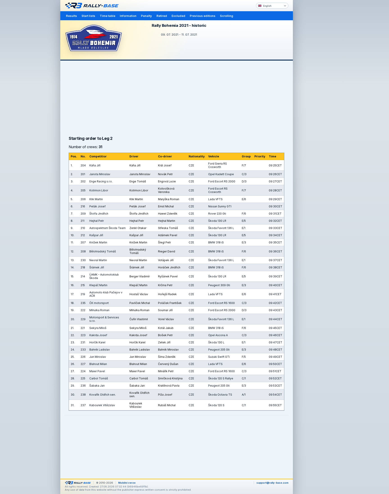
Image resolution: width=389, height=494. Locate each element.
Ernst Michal (166, 206)
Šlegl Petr (164, 242)
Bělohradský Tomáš (137, 251)
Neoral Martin (138, 260)
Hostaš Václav (138, 294)
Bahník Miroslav (168, 349)
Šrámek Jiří (136, 267)
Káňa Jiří (134, 165)
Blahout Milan (138, 364)
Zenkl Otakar (137, 228)
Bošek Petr (165, 335)
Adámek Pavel (167, 235)
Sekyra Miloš (138, 328)
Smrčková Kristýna (170, 378)
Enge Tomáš (137, 181)
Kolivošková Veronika (166, 190)
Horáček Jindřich (169, 267)
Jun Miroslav (137, 356)
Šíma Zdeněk (167, 356)
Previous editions (202, 16)
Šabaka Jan (137, 385)
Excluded (178, 16)
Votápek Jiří (166, 260)
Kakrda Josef (138, 335)
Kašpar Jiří (136, 235)
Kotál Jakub (166, 328)
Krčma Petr (165, 285)
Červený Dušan (168, 364)
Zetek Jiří (164, 342)
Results (71, 16)
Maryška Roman (168, 199)
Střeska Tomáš (168, 228)
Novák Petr (165, 174)
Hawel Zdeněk (167, 213)
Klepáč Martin (138, 285)
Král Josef (165, 165)
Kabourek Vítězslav (135, 405)
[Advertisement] (312, 69)
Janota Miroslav (139, 174)
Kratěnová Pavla (168, 385)
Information (128, 16)
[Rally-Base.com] (93, 5)
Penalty (146, 16)
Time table (107, 16)
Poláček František (170, 303)
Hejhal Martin (166, 220)
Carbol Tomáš (138, 378)
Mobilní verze (127, 482)
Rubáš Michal (167, 405)
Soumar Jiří (165, 310)
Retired (161, 16)
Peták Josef (137, 206)
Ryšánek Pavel (168, 276)
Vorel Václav (166, 319)
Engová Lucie (167, 181)
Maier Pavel (137, 371)
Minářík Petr (166, 371)
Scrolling (226, 16)
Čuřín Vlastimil (138, 319)
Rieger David (166, 251)
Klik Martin (136, 199)
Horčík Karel (137, 342)
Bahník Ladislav (139, 349)
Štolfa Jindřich (138, 213)
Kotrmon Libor (138, 190)
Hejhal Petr (136, 220)
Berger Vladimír (139, 276)
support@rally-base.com (272, 482)
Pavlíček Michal (139, 303)
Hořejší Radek (167, 294)
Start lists (88, 16)
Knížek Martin (138, 242)
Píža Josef (165, 394)
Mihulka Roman (139, 310)
